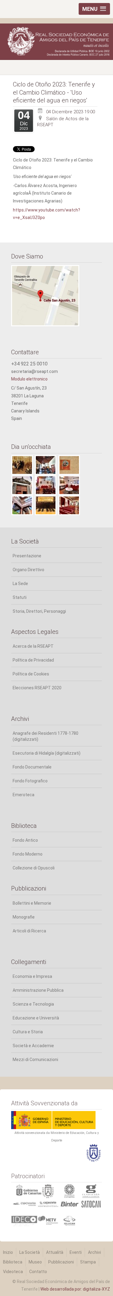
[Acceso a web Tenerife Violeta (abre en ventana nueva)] (48, 1219)
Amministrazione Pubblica (38, 990)
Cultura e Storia (28, 1031)
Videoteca (13, 1271)
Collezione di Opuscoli (34, 868)
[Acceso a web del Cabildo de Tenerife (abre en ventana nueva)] (48, 1190)
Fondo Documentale (32, 767)
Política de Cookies (31, 673)
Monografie (24, 917)
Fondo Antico (25, 840)
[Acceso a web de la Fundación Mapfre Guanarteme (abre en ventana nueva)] (90, 1190)
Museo (35, 1262)
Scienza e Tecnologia (33, 1004)
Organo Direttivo (28, 569)
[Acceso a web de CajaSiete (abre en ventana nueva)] (48, 1203)
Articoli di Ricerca (29, 930)
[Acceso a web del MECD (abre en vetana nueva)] (53, 1119)
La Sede (20, 583)
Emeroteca (23, 794)
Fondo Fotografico (30, 780)
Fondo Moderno (27, 854)
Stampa (88, 1262)
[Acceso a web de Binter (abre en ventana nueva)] (69, 1203)
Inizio (8, 1252)
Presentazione (27, 555)
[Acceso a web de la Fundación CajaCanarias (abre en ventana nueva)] (24, 1203)
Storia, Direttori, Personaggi (39, 611)
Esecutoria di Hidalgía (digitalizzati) (46, 753)
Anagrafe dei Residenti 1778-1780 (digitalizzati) (45, 736)
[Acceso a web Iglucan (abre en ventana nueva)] (69, 1220)
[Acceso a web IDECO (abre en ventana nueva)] (24, 1221)
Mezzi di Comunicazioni (35, 1059)
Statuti (20, 597)
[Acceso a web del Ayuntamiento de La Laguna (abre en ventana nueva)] (69, 1190)
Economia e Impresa (32, 976)
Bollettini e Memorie (32, 903)
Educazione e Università (36, 1018)
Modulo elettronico (29, 379)
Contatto (38, 1271)
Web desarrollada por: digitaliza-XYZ (75, 1289)
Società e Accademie (33, 1045)
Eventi (76, 1252)
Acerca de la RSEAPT (33, 646)
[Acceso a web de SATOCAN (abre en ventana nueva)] (91, 1203)
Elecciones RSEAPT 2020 (37, 687)
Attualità (54, 1252)
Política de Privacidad (33, 660)
